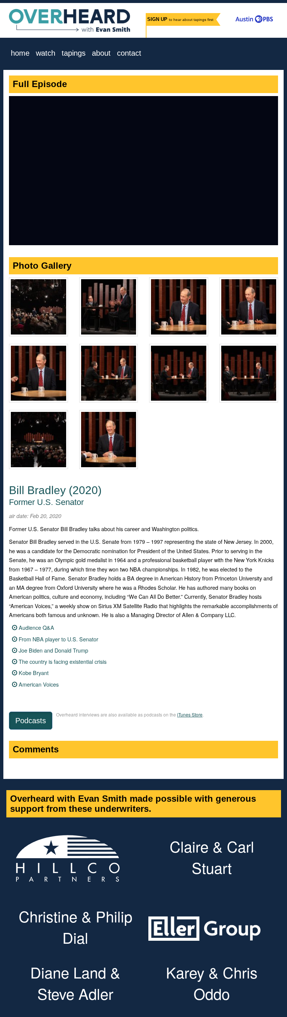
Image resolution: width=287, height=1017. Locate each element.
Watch (45, 53)
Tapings (74, 53)
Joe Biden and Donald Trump (53, 650)
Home (20, 53)
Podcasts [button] (30, 720)
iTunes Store (190, 714)
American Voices (39, 684)
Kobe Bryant (34, 673)
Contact (129, 53)
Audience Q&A (36, 627)
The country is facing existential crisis (63, 661)
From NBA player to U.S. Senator (58, 639)
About (101, 53)
